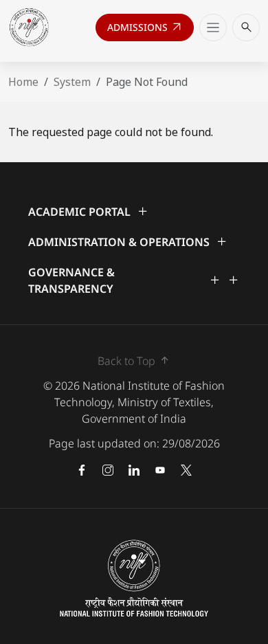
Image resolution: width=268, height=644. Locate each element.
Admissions (145, 30)
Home (23, 81)
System (72, 81)
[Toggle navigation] (213, 27)
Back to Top (134, 360)
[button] (134, 211)
